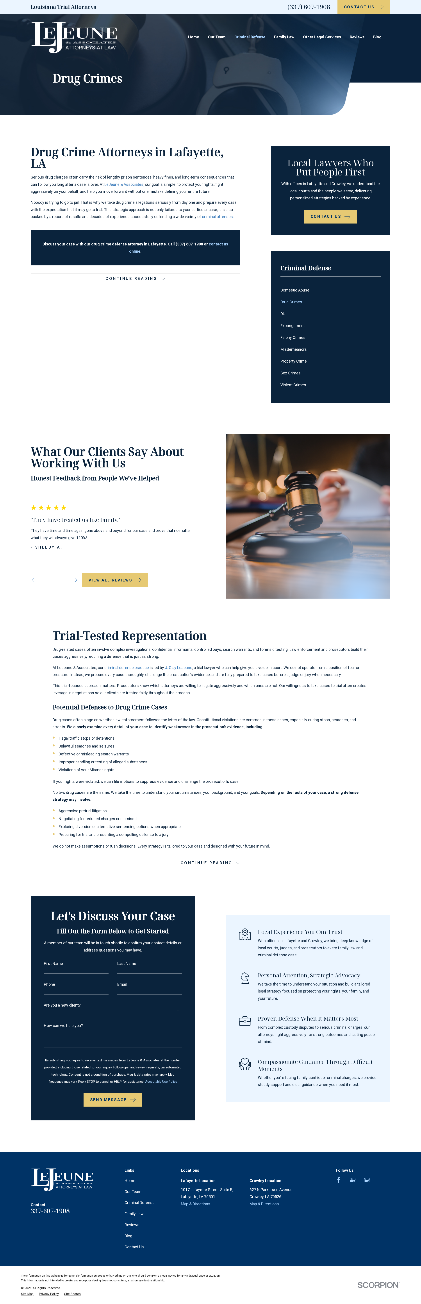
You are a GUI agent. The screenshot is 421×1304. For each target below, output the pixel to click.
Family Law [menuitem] (284, 37)
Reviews (132, 1224)
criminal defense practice (126, 667)
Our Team (133, 1191)
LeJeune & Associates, (124, 184)
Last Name (126, 964)
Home (130, 1180)
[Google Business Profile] (352, 1180)
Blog (128, 1236)
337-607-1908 (50, 1210)
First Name (53, 964)
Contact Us (134, 1247)
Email (122, 984)
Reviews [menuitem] (357, 37)
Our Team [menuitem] (217, 37)
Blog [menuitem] (377, 37)
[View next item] (76, 580)
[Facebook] (338, 1180)
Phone (49, 984)
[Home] (74, 37)
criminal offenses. (218, 216)
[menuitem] (330, 290)
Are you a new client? (62, 1005)
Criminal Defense (140, 1202)
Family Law (134, 1213)
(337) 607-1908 (308, 6)
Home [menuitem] (193, 37)
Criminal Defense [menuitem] (249, 37)
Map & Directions (195, 1204)
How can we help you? (63, 1026)
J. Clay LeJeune (178, 667)
